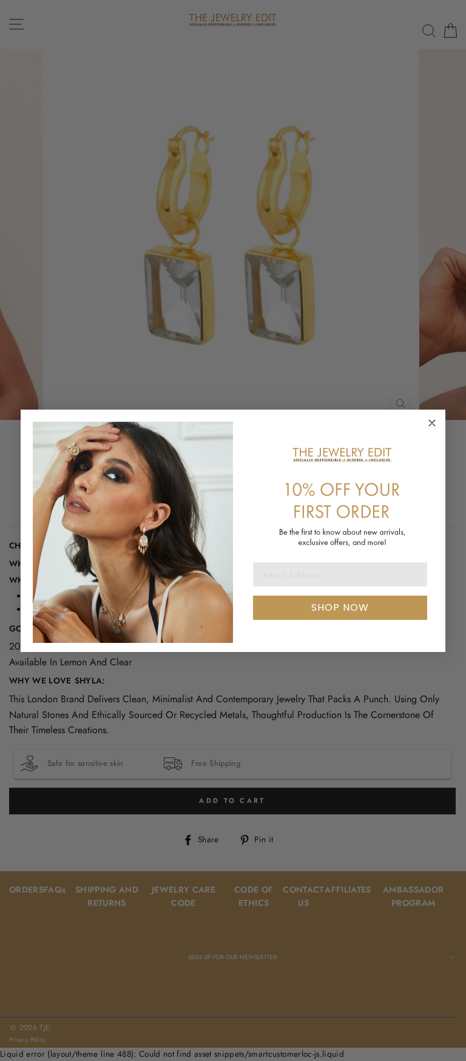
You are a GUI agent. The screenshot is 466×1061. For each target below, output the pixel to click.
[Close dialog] (432, 423)
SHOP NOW (340, 607)
